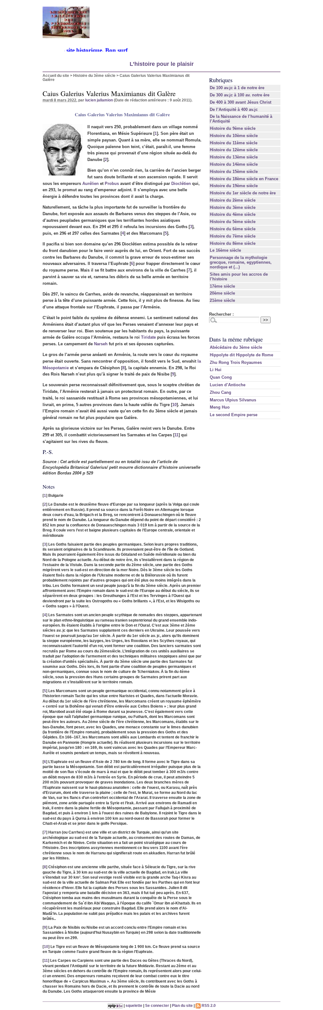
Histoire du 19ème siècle (234, 185)
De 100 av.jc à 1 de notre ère (237, 87)
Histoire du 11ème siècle (233, 143)
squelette (134, 1005)
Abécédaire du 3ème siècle (236, 347)
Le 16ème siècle (225, 250)
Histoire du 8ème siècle (232, 243)
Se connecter (157, 1005)
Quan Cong (221, 377)
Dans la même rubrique (236, 339)
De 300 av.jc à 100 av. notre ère (239, 95)
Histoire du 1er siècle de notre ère (243, 193)
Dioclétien (181, 183)
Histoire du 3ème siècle (94, 75)
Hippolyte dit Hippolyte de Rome (241, 355)
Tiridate (148, 337)
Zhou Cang (220, 392)
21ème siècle (222, 300)
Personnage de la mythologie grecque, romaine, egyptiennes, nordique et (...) (241, 262)
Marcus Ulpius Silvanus (233, 400)
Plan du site (182, 1005)
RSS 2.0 (208, 1005)
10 (174, 404)
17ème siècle (222, 286)
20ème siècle (222, 293)
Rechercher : (221, 314)
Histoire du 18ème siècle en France (244, 178)
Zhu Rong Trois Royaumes (236, 362)
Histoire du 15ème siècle (234, 171)
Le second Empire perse (233, 414)
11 (176, 435)
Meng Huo (220, 407)
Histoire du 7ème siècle (232, 236)
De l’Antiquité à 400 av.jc (234, 109)
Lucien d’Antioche (227, 384)
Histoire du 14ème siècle (234, 164)
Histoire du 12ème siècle (234, 149)
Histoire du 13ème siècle (234, 157)
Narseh (101, 343)
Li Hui (215, 369)
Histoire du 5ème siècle (232, 221)
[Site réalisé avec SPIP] (115, 1005)
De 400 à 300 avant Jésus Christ (240, 102)
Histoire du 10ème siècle (234, 135)
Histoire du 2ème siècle (232, 200)
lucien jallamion (99, 100)
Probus (112, 183)
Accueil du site (56, 75)
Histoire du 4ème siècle (232, 214)
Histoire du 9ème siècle (232, 128)
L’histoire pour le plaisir (162, 64)
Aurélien (90, 183)
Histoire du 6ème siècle (232, 229)
